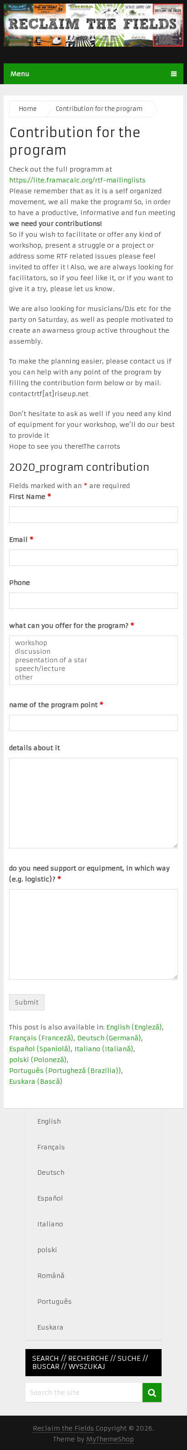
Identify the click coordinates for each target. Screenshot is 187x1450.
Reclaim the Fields (63, 1428)
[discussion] (93, 651)
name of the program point (56, 705)
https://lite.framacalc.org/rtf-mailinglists (77, 180)
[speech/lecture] (93, 669)
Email (21, 540)
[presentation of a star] (93, 660)
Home (28, 109)
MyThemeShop (110, 1439)
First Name (30, 497)
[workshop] (93, 643)
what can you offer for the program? (71, 626)
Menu (20, 74)
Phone (19, 583)
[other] (93, 677)
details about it (34, 748)
